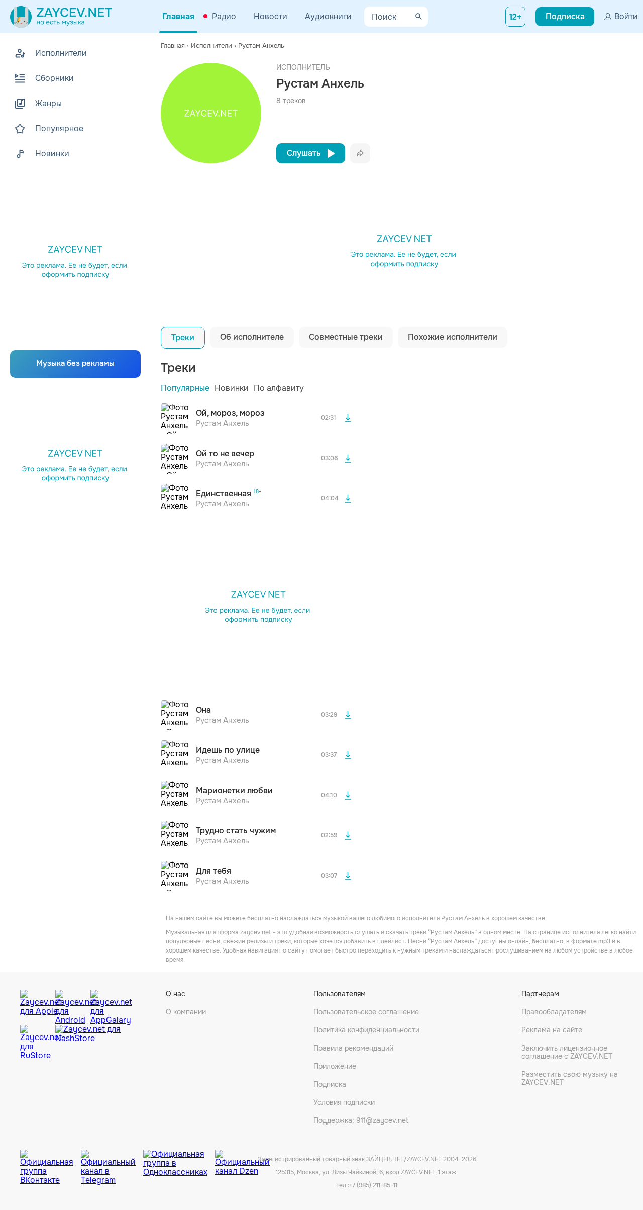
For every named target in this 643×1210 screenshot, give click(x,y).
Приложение (334, 1066)
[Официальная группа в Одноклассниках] (179, 1160)
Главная (178, 16)
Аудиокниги (328, 16)
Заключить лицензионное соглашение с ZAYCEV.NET (566, 1052)
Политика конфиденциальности (366, 1030)
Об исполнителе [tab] (252, 337)
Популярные (185, 388)
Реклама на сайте (551, 1030)
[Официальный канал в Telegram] (112, 1160)
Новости (270, 16)
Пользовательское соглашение (366, 1012)
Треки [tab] (182, 337)
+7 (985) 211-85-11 (373, 1185)
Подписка (329, 1084)
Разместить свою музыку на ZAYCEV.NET (569, 1078)
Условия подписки (344, 1102)
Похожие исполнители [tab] (452, 337)
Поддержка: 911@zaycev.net (360, 1120)
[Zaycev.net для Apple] (35, 1005)
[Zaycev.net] (61, 16)
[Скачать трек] (347, 418)
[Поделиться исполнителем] (360, 153)
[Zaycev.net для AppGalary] (105, 1005)
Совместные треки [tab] (346, 337)
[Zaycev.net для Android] (70, 1005)
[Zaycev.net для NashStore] (88, 1043)
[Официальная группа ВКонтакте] (50, 1160)
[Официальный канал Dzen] (242, 1160)
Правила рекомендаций (353, 1048)
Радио (224, 16)
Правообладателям (554, 1012)
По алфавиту (279, 388)
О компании (186, 1012)
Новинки (232, 388)
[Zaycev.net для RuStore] (35, 1043)
